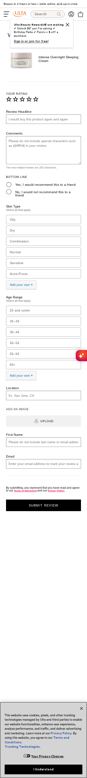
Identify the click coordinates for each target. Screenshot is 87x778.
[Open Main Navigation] (6, 14)
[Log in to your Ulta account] (71, 14)
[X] (67, 25)
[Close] (81, 708)
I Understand (43, 769)
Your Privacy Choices (47, 756)
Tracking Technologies (22, 746)
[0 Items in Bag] (80, 14)
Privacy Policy (61, 733)
